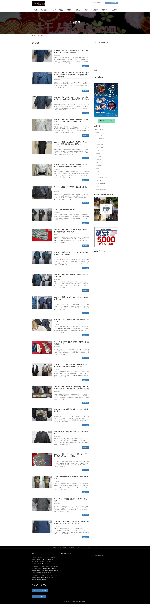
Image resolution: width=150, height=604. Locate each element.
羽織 (39, 577)
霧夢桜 (39, 579)
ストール (51, 559)
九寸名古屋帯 (51, 563)
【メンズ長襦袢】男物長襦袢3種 (64, 209)
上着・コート (99, 150)
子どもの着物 (41, 570)
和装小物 (98, 159)
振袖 (34, 572)
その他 (97, 132)
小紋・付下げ (99, 162)
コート (45, 559)
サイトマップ (97, 547)
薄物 (43, 577)
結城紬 (55, 575)
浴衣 (50, 572)
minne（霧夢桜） (99, 129)
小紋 (47, 570)
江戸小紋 (39, 572)
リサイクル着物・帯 (37, 563)
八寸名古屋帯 (36, 566)
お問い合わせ (112, 2)
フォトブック (51, 561)
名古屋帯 (98, 156)
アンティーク (98, 135)
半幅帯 (98, 153)
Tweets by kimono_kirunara (97, 555)
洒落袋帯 (45, 572)
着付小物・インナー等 (101, 177)
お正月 (34, 557)
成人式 (56, 570)
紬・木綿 (98, 180)
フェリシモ (44, 561)
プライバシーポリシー (87, 547)
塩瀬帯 (45, 568)
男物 (97, 174)
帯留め (98, 168)
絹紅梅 (34, 577)
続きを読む (85, 66)
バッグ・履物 (99, 147)
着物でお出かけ (45, 575)
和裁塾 (40, 568)
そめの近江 (46, 557)
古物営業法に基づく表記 (74, 547)
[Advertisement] (106, 57)
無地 (97, 171)
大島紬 (34, 570)
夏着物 (54, 568)
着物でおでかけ (36, 575)
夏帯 (50, 568)
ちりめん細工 (54, 557)
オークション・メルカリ (101, 138)
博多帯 (56, 566)
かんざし (40, 557)
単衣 (52, 566)
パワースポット (36, 561)
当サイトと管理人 (53, 547)
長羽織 (34, 579)
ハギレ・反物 (99, 144)
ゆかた (34, 559)
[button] (106, 121)
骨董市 (44, 579)
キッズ (98, 141)
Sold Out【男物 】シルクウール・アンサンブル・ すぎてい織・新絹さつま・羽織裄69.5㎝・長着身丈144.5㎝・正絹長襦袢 (71, 74)
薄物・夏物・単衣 (100, 183)
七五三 (45, 563)
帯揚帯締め (99, 165)
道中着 (52, 577)
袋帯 (97, 186)
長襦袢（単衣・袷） (101, 189)
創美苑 (42, 566)
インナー (40, 559)
